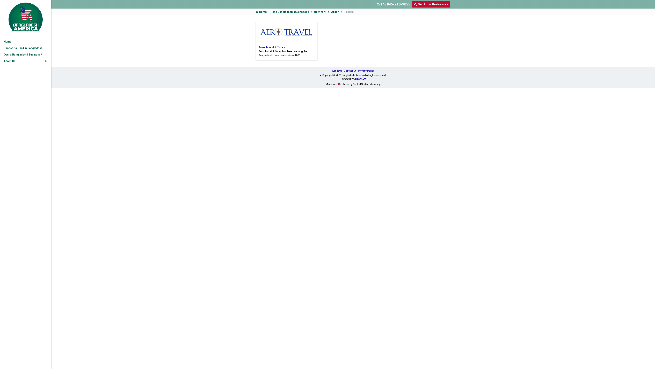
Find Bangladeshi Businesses (290, 11)
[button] (46, 61)
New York (320, 11)
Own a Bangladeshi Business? (23, 54)
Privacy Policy (366, 70)
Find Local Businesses (432, 4)
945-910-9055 (398, 4)
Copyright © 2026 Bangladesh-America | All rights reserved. (354, 75)
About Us (337, 70)
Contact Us (350, 70)
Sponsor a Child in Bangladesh (23, 48)
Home (262, 11)
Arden (335, 11)
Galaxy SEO (359, 78)
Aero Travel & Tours (271, 47)
